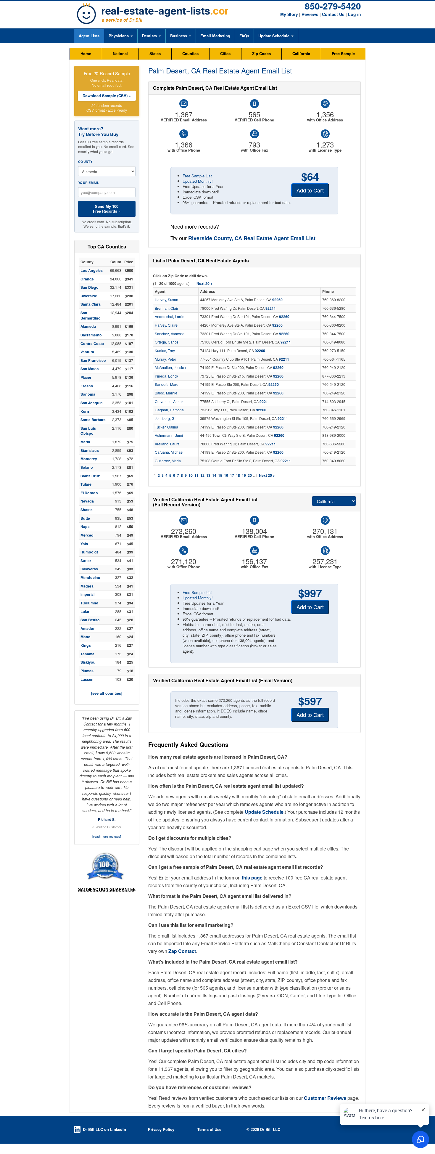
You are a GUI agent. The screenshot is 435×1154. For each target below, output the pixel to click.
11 (196, 475)
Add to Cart (310, 190)
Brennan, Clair (166, 308)
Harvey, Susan (166, 299)
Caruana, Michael (169, 452)
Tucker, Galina (166, 427)
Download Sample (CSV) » (107, 95)
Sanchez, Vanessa (170, 333)
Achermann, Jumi (169, 435)
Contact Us (333, 14)
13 (208, 475)
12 (202, 475)
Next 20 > (267, 475)
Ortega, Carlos (166, 342)
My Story (289, 14)
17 (232, 475)
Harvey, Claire (166, 325)
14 (214, 475)
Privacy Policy (161, 1129)
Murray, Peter (165, 359)
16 (226, 475)
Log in (354, 14)
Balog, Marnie (166, 393)
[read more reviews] (106, 836)
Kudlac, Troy (165, 350)
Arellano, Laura (167, 444)
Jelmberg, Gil (165, 418)
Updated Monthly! (198, 181)
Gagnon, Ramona (169, 410)
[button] (120, 36)
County (85, 161)
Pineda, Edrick (166, 376)
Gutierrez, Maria (168, 460)
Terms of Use (209, 1129)
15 (220, 475)
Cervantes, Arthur (169, 401)
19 (244, 475)
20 (250, 475)
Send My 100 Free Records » (106, 208)
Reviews (310, 14)
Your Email (88, 182)
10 (190, 475)
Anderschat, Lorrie (169, 316)
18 (238, 475)
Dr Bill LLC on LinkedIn (104, 1129)
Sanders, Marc (166, 384)
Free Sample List (197, 176)
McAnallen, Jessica (170, 367)
